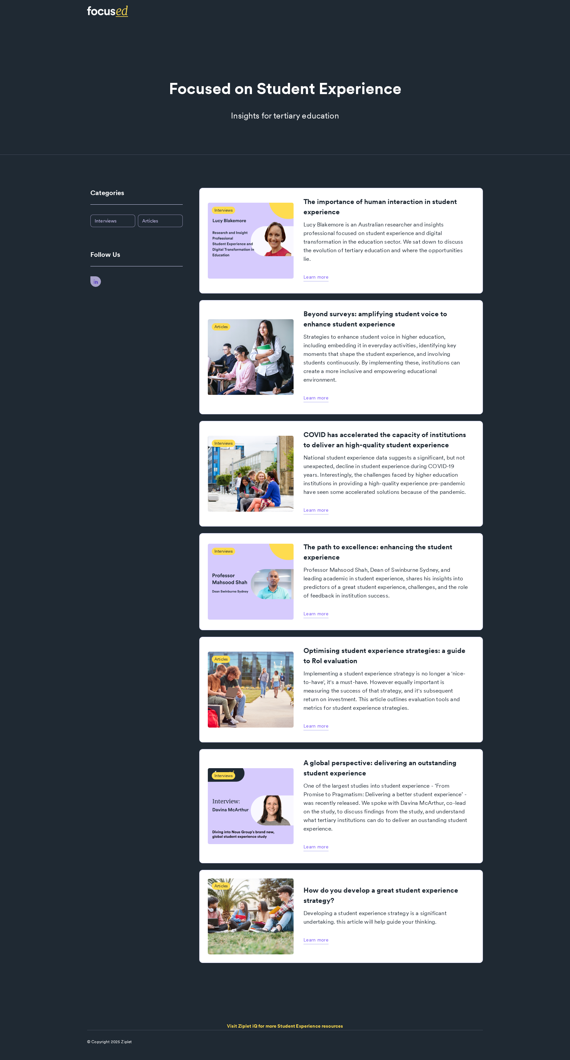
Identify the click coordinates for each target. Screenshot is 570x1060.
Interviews (105, 221)
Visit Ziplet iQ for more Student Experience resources (285, 1026)
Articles (150, 221)
